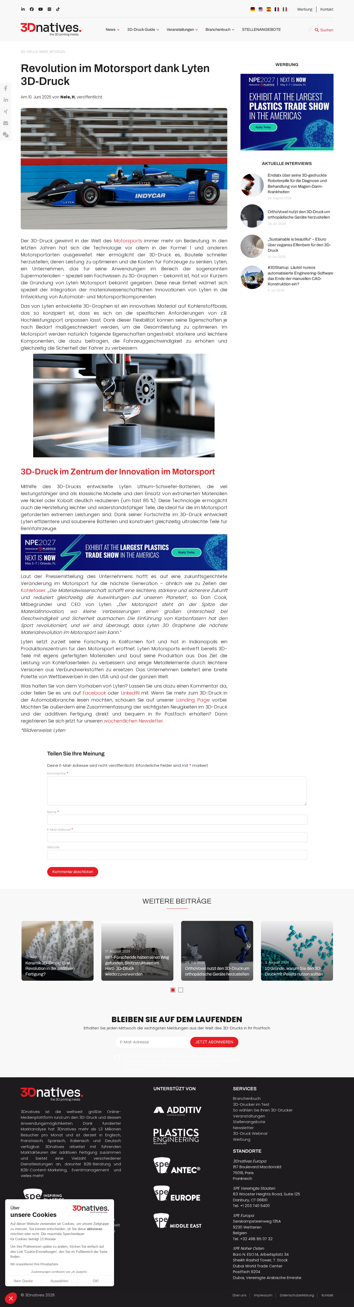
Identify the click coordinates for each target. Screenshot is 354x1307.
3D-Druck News (34, 51)
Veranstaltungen (180, 29)
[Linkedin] (5, 100)
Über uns (239, 1295)
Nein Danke (23, 1281)
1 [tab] (173, 990)
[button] (11, 1298)
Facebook (94, 693)
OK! (96, 1281)
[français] (277, 9)
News (111, 29)
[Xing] (5, 112)
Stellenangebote (249, 1121)
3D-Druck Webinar (250, 1133)
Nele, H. (68, 97)
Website (53, 847)
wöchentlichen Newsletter (133, 721)
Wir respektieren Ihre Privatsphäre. (34, 1264)
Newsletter (243, 1127)
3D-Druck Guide (141, 29)
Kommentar (57, 773)
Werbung (304, 9)
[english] (261, 9)
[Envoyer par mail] (5, 123)
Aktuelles (57, 51)
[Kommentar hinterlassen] (5, 135)
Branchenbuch (218, 29)
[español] (269, 9)
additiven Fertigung (78, 1152)
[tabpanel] (57, 951)
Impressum (263, 1295)
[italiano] (285, 9)
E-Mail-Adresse (60, 829)
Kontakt (326, 9)
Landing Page (193, 700)
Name (53, 812)
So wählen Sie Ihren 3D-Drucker (263, 1110)
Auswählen (59, 1281)
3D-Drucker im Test (251, 1104)
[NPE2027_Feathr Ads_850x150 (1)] (124, 552)
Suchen (326, 30)
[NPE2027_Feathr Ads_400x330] (287, 112)
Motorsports (128, 240)
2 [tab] (180, 990)
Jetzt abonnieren (214, 1041)
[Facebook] (5, 88)
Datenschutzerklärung (297, 1295)
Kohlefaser (33, 590)
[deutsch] (253, 9)
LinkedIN (130, 693)
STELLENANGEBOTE (261, 29)
